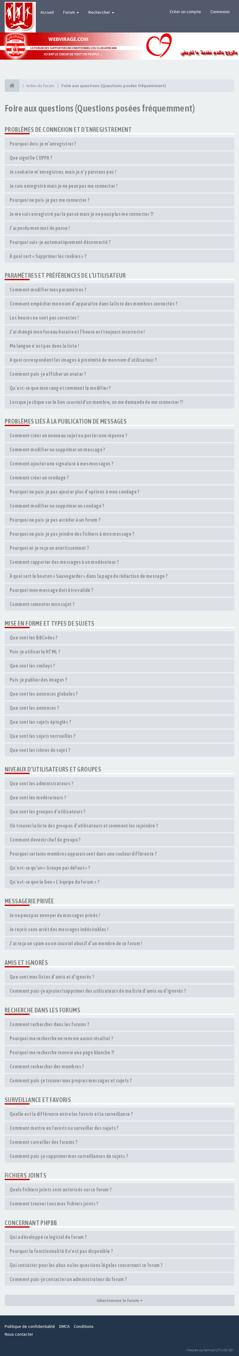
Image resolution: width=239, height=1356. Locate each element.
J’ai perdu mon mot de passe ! (40, 228)
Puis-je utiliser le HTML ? (35, 651)
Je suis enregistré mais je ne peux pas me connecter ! (63, 186)
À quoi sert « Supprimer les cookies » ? (48, 256)
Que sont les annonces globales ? (44, 694)
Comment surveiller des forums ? (43, 1142)
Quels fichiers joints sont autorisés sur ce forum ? (60, 1189)
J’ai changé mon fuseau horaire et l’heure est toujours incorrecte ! (77, 332)
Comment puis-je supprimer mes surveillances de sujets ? (69, 1156)
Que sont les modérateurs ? (38, 797)
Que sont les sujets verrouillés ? (42, 736)
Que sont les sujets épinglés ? (40, 722)
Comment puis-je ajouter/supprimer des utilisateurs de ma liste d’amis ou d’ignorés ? (98, 991)
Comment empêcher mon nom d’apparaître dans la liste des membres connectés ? (93, 303)
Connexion (220, 11)
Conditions (84, 1326)
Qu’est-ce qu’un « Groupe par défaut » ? (50, 868)
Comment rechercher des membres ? (47, 1066)
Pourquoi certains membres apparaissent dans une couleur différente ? (83, 854)
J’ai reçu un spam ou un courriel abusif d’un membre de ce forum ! (76, 943)
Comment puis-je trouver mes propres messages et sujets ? (71, 1080)
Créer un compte (185, 11)
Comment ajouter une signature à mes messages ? (61, 463)
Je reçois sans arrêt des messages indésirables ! (59, 929)
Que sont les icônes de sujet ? (40, 750)
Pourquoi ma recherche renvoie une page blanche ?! (62, 1052)
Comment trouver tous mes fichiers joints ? (54, 1203)
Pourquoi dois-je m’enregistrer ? (43, 144)
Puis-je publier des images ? (38, 680)
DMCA (64, 1326)
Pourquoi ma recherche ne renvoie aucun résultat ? (61, 1038)
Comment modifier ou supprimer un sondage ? (57, 506)
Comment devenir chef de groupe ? (45, 839)
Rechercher (99, 12)
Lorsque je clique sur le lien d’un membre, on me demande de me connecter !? (96, 402)
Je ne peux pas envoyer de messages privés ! (55, 915)
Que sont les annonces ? (34, 708)
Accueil (47, 12)
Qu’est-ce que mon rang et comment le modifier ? (60, 388)
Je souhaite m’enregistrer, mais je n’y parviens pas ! (63, 172)
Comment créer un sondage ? (39, 477)
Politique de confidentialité (30, 1326)
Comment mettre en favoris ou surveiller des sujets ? (64, 1128)
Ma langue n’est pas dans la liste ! (44, 346)
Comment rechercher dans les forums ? (49, 1024)
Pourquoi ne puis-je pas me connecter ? (49, 200)
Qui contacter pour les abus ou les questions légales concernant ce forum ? (86, 1265)
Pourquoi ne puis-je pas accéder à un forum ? (55, 520)
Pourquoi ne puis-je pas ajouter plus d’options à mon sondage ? (74, 491)
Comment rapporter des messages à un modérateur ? (64, 562)
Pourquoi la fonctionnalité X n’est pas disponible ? (61, 1251)
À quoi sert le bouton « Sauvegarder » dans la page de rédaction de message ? (88, 576)
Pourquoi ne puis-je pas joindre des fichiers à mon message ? (72, 534)
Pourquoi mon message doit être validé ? (51, 590)
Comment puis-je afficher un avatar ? (48, 374)
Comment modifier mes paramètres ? (48, 289)
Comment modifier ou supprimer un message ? (57, 449)
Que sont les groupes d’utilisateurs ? (48, 811)
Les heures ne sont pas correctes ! (44, 317)
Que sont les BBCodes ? (34, 637)
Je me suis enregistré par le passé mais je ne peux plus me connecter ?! (81, 214)
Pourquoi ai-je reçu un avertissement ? (49, 548)
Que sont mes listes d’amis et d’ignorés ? (52, 977)
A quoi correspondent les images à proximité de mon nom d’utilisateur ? (83, 360)
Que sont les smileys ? (32, 665)
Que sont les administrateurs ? (41, 783)
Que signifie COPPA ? (31, 158)
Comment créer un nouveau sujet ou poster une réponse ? (68, 435)
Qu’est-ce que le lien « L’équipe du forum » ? (54, 882)
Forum (69, 12)
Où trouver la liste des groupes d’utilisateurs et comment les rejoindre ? (84, 825)
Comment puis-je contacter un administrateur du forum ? (68, 1279)
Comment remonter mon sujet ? (42, 604)
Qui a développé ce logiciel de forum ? (48, 1237)
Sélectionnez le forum (118, 1300)
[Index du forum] (12, 85)
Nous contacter (19, 1334)
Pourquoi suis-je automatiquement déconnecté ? (60, 242)
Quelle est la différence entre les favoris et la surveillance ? (71, 1114)
